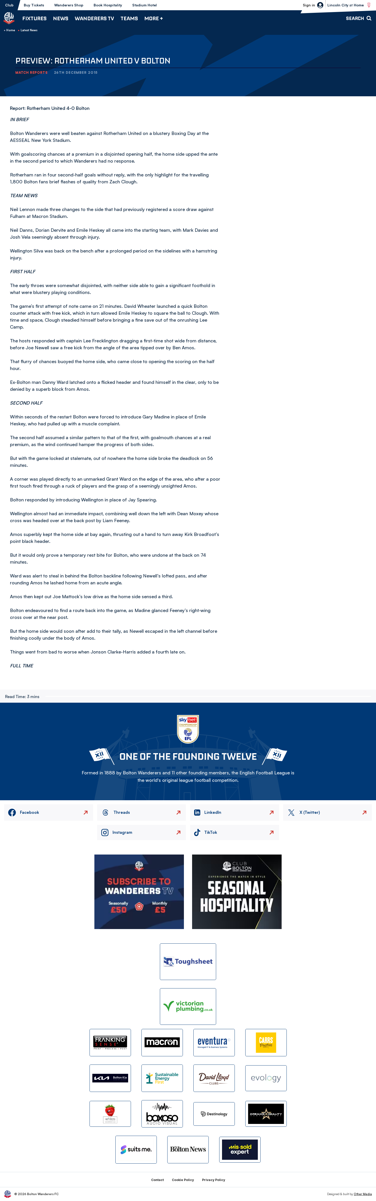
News (60, 18)
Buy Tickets (34, 5)
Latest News (29, 30)
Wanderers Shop (68, 5)
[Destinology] (214, 1114)
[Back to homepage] (9, 18)
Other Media (363, 1194)
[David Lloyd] (214, 1078)
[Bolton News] (188, 1149)
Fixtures (34, 18)
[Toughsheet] (188, 961)
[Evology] (266, 1078)
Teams (129, 18)
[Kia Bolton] (110, 1078)
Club (9, 5)
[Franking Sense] (110, 1042)
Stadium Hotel (144, 5)
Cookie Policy (183, 1180)
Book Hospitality (108, 5)
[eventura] (214, 1042)
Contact (157, 1180)
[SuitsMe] (136, 1150)
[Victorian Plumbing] (188, 1006)
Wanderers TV (94, 18)
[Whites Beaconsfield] (110, 1114)
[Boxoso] (162, 1114)
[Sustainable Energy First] (162, 1078)
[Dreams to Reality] (266, 1114)
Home (10, 30)
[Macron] (162, 1042)
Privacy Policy (213, 1180)
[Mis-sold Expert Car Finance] (240, 1150)
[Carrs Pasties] (266, 1042)
